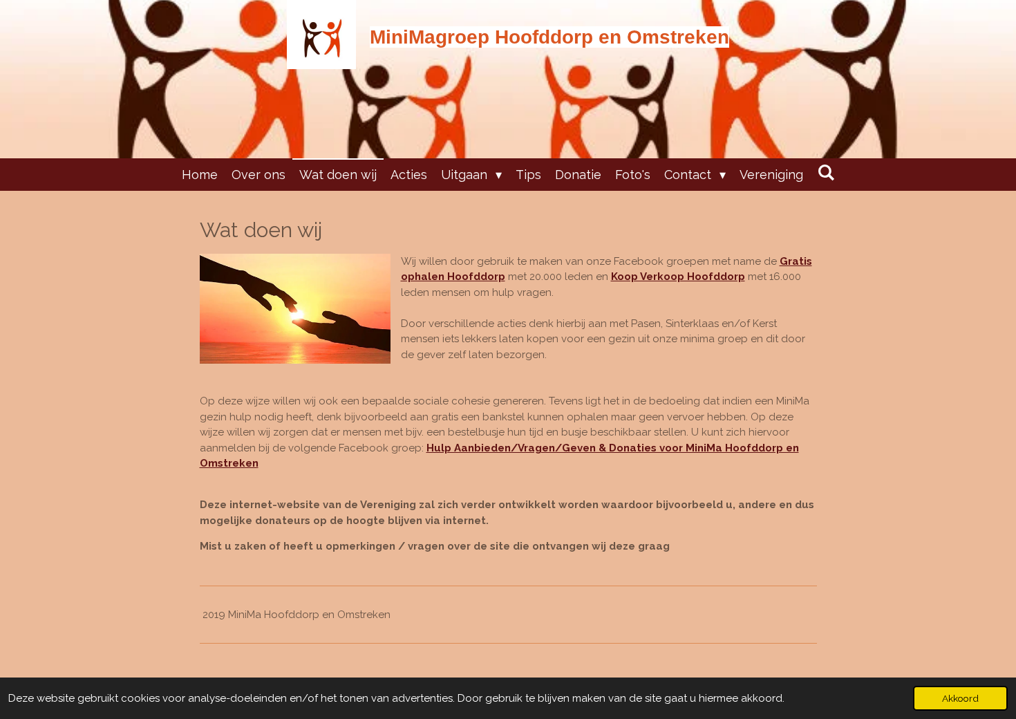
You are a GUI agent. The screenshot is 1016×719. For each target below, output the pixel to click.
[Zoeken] (825, 172)
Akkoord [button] (960, 698)
